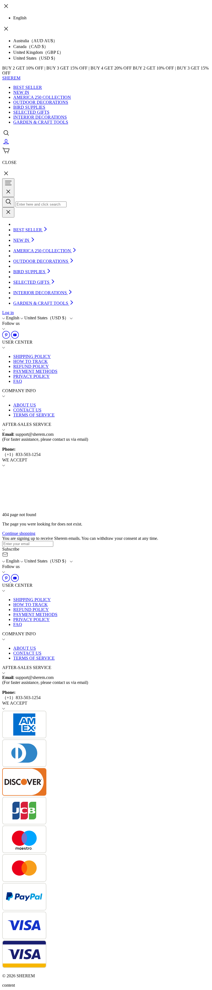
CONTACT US (27, 410)
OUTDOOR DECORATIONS (40, 102)
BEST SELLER (27, 87)
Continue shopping (18, 533)
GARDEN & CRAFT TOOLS (40, 122)
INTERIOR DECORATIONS (40, 117)
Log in (8, 312)
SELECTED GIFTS (31, 112)
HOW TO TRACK (30, 361)
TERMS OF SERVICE (34, 415)
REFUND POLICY (31, 366)
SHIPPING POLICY (32, 356)
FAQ (17, 381)
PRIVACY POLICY (31, 376)
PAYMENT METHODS (35, 371)
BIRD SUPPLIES (29, 107)
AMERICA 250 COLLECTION (42, 97)
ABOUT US (24, 405)
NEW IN (21, 92)
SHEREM (11, 78)
